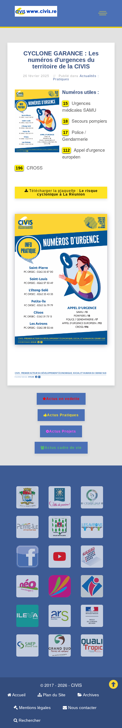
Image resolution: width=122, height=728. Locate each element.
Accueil (18, 694)
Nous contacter (82, 707)
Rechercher (29, 720)
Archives (90, 694)
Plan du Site (53, 694)
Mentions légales (34, 707)
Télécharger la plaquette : (63, 192)
